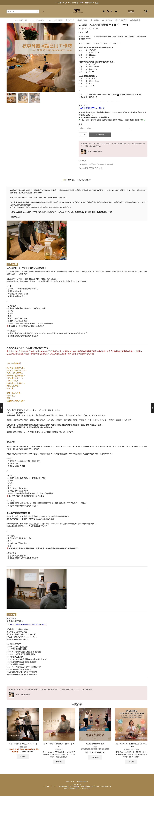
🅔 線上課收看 (135, 20)
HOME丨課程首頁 (20, 20)
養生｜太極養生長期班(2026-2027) (23, 743)
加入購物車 (100, 134)
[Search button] (37, 11)
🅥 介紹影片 (70, 20)
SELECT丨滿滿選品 (37, 20)
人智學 (85, 168)
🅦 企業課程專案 (121, 20)
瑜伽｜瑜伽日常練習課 (95, 743)
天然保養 (92, 164)
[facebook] (112, 11)
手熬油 (99, 168)
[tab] (64, 180)
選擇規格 (22, 756)
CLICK (93, 3)
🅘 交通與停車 (107, 20)
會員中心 (131, 11)
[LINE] (104, 11)
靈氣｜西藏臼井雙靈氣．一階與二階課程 (59, 745)
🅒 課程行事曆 (82, 20)
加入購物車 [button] (95, 757)
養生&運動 (109, 164)
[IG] (108, 11)
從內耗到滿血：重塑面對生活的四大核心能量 (131, 745)
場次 (80, 124)
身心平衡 (100, 164)
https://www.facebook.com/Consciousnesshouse (28, 624)
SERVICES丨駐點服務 (54, 20)
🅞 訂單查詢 (95, 20)
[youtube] (116, 11)
